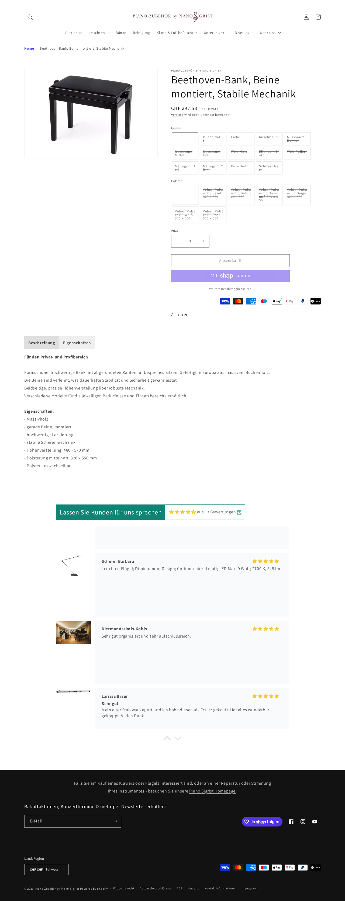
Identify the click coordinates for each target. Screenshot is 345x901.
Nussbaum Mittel (183, 154)
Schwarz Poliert (185, 140)
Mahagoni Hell (185, 169)
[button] (30, 17)
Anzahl (176, 230)
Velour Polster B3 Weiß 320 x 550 (185, 216)
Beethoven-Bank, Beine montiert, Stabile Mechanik (82, 48)
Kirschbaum (270, 139)
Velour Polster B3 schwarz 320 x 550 (185, 196)
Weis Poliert (298, 154)
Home (29, 48)
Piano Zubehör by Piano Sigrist (57, 888)
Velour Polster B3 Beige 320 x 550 (297, 196)
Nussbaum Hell (211, 154)
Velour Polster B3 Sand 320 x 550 (213, 196)
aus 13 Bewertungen (216, 512)
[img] (182, 512)
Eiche (236, 139)
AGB (179, 888)
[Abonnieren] (115, 821)
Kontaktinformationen (220, 888)
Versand (177, 115)
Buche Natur (213, 140)
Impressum (249, 888)
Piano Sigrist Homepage (212, 791)
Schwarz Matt (269, 169)
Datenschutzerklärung (155, 888)
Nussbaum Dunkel (296, 140)
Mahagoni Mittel (213, 169)
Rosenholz (240, 169)
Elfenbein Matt (269, 154)
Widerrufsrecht (123, 888)
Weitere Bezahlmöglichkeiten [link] (230, 289)
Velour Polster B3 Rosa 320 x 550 (213, 216)
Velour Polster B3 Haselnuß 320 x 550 (269, 196)
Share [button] (182, 314)
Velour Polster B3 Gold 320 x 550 (241, 196)
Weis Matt (240, 154)
